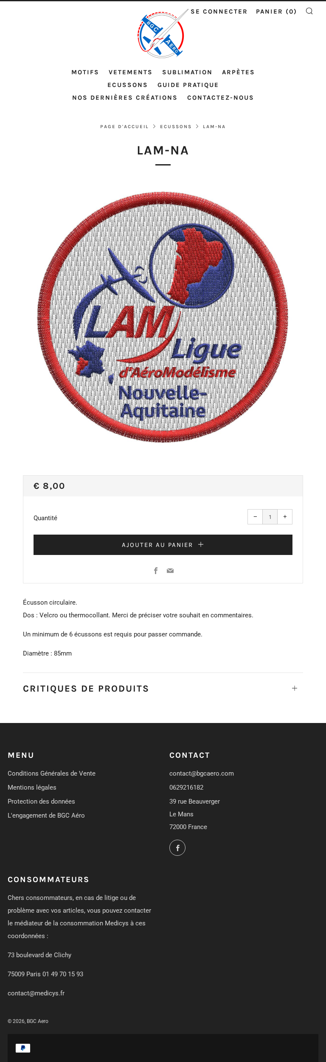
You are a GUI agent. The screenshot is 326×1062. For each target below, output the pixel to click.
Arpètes (238, 72)
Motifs (85, 72)
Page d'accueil (124, 126)
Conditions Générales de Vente (52, 773)
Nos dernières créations (125, 97)
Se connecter (219, 11)
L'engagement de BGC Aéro (46, 815)
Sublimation (187, 72)
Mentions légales (32, 787)
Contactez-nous (220, 97)
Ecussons (127, 85)
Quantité (45, 518)
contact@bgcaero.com (201, 773)
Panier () (276, 11)
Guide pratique (188, 85)
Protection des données (41, 801)
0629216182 (186, 787)
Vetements (131, 72)
